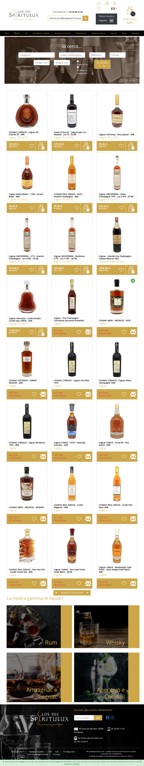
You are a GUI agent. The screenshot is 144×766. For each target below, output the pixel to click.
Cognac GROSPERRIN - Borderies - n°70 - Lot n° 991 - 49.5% (70, 257)
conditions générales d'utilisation (60, 762)
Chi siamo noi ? (60, 12)
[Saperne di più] (27, 111)
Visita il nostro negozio (106, 18)
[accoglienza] (98, 3)
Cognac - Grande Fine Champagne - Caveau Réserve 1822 (115, 257)
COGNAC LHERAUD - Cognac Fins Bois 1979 (71, 381)
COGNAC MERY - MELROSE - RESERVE (26, 507)
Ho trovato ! (102, 64)
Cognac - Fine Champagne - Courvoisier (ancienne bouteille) (69, 319)
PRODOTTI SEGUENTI (72, 592)
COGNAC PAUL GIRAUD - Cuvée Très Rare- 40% (115, 506)
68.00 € (13, 207)
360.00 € (104, 207)
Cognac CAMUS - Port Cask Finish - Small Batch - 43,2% (70, 570)
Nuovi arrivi (82, 64)
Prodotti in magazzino (82, 72)
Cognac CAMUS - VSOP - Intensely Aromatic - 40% (69, 443)
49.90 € (58, 207)
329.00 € (59, 268)
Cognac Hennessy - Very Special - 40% (116, 134)
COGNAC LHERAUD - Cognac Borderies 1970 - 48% (27, 443)
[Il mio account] (107, 3)
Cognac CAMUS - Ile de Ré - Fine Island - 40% (114, 443)
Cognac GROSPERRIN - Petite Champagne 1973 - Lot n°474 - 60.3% (116, 195)
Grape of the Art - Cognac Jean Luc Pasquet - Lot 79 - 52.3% (70, 133)
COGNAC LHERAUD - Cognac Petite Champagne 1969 (115, 381)
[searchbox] (36, 55)
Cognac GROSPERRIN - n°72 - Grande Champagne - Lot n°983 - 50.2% (26, 257)
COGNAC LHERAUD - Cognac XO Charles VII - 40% (24, 133)
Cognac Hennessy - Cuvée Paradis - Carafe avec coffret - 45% (25, 319)
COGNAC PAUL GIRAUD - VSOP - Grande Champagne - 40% (68, 195)
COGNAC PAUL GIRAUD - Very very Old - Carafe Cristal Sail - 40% (27, 570)
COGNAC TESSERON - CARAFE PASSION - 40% (23, 381)
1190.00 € (14, 331)
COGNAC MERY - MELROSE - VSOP (115, 320)
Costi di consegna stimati (37, 754)
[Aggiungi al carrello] (41, 146)
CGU (57, 752)
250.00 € (14, 144)
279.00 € (59, 144)
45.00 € (103, 144)
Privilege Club (69, 752)
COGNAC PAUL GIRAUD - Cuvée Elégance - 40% (68, 506)
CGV (50, 752)
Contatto (56, 754)
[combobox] (36, 55)
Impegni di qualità (36, 752)
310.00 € (14, 268)
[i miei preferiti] (98, 8)
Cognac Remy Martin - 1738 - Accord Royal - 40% (26, 195)
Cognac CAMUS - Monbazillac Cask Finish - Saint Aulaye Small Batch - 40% (115, 569)
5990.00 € (104, 268)
